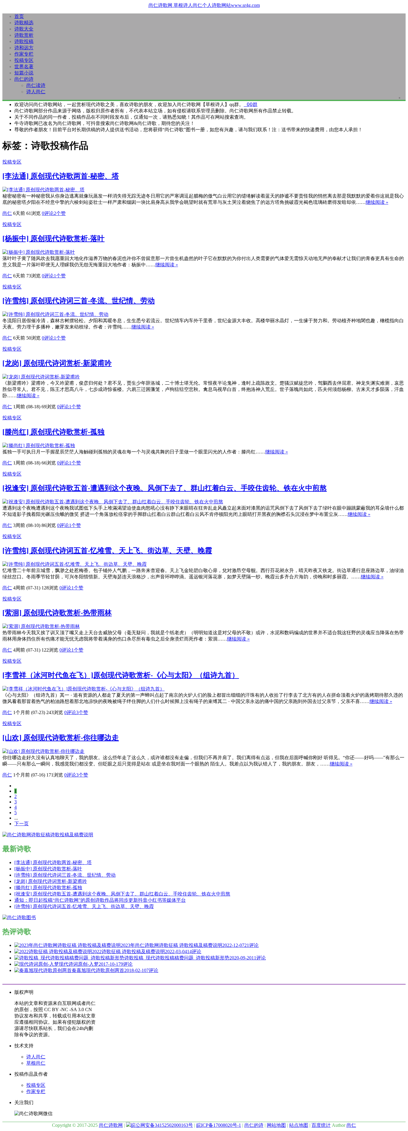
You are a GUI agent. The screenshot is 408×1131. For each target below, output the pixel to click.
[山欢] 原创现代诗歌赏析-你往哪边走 (60, 738)
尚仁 (7, 213)
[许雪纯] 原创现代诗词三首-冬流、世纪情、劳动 (78, 301)
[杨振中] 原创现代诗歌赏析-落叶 (53, 238)
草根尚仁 (35, 1063)
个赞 (60, 213)
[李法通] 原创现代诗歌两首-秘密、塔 (60, 176)
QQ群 (250, 104)
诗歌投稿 (23, 41)
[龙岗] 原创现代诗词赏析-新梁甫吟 (57, 363)
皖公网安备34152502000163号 (162, 1125)
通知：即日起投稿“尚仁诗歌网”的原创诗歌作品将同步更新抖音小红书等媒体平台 (100, 900)
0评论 (48, 213)
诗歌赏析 (23, 35)
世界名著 (23, 66)
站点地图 (298, 1125)
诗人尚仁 (35, 91)
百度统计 (321, 1125)
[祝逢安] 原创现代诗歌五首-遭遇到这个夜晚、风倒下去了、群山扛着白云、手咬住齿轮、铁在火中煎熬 (164, 488)
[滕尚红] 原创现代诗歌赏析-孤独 (53, 432)
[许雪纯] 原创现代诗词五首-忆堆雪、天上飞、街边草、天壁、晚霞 (107, 550)
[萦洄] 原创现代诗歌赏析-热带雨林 (57, 613)
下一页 (21, 823)
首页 (19, 16)
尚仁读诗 (35, 85)
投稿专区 (23, 60)
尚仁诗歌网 (111, 1125)
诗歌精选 (23, 22)
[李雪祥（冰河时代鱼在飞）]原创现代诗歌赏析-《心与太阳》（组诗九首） (120, 675)
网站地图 (276, 1125)
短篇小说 (23, 72)
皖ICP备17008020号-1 (218, 1125)
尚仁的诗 (23, 79)
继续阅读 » (377, 202)
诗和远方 (23, 47)
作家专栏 (23, 53)
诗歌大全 (23, 28)
